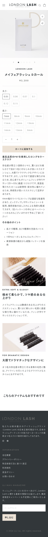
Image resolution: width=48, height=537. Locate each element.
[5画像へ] (29, 62)
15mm (19, 130)
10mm (38, 116)
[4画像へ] (26, 62)
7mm (6, 116)
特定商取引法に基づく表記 (14, 464)
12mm (19, 123)
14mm (7, 130)
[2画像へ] (21, 62)
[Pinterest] (7, 440)
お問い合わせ (8, 476)
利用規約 (6, 468)
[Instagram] (3, 440)
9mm (27, 116)
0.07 (25, 97)
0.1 (33, 97)
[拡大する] (42, 16)
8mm (17, 116)
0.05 (6, 97)
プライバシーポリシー (12, 459)
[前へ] (13, 62)
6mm (30, 130)
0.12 (6, 104)
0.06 (15, 97)
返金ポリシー (8, 472)
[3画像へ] (24, 62)
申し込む (9, 517)
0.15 (15, 104)
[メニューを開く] (3, 5)
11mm (7, 123)
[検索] (40, 5)
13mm (30, 123)
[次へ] (34, 62)
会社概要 (6, 455)
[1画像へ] (18, 62)
